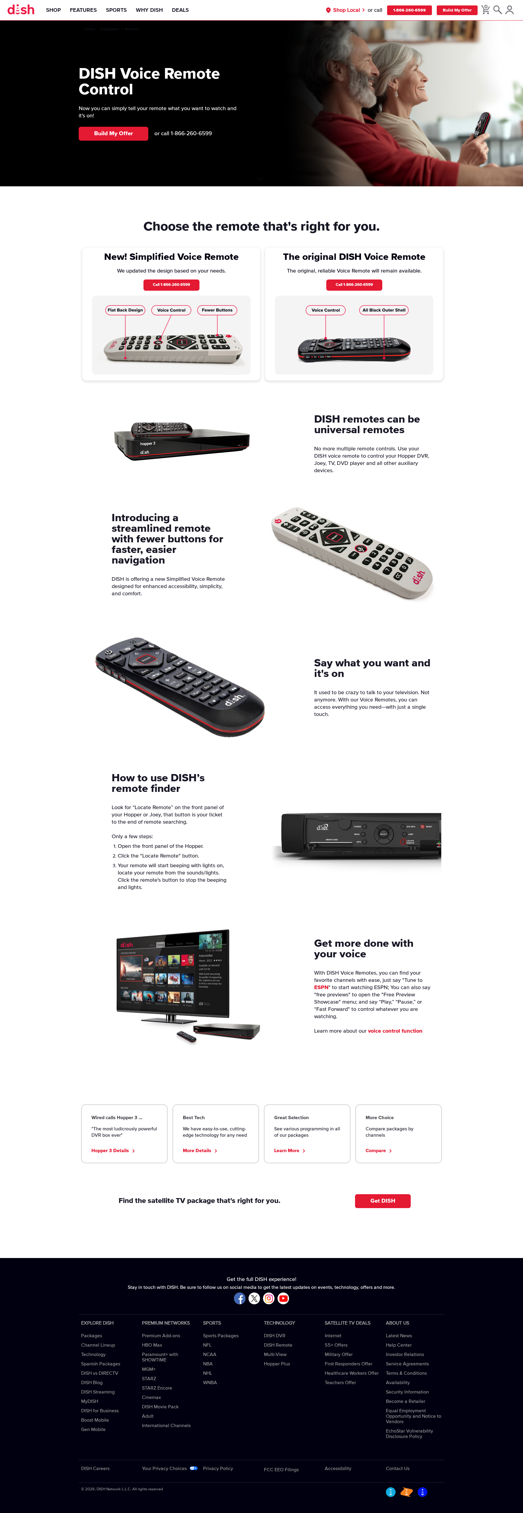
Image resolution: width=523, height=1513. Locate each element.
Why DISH (149, 10)
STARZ (149, 1378)
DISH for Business (100, 1410)
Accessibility (338, 1468)
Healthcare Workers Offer (352, 1373)
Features (83, 10)
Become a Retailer (405, 1401)
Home (90, 29)
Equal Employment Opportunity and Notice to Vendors (413, 1416)
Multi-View (275, 1354)
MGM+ (149, 1369)
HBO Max (152, 1345)
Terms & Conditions (406, 1373)
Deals (180, 10)
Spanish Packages (100, 1363)
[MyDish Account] (509, 10)
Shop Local (346, 10)
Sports (116, 10)
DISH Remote (278, 1345)
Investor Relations (405, 1354)
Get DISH (382, 1201)
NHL (207, 1373)
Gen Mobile (93, 1429)
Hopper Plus (277, 1363)
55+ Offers (336, 1345)
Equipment (110, 29)
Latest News (399, 1335)
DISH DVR (274, 1335)
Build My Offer (457, 10)
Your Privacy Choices (164, 1468)
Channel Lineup (98, 1345)
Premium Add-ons (161, 1335)
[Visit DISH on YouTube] (283, 1298)
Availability (398, 1382)
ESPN (321, 987)
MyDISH (89, 1401)
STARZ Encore (157, 1388)
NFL (207, 1345)
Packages (91, 1335)
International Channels (166, 1425)
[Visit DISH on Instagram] (269, 1298)
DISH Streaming (98, 1392)
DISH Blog (92, 1382)
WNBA (210, 1382)
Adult (147, 1416)
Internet (333, 1335)
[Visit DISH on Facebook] (239, 1298)
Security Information (407, 1392)
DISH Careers (95, 1468)
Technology (93, 1354)
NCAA (209, 1354)
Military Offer (339, 1354)
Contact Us (398, 1468)
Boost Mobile (95, 1420)
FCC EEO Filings (281, 1469)
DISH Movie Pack (160, 1406)
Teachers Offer (340, 1382)
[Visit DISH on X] (254, 1298)
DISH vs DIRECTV (99, 1373)
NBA (208, 1363)
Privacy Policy (218, 1468)
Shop (53, 10)
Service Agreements (407, 1363)
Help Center (399, 1345)
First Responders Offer (348, 1363)
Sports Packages (220, 1335)
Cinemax (151, 1397)
